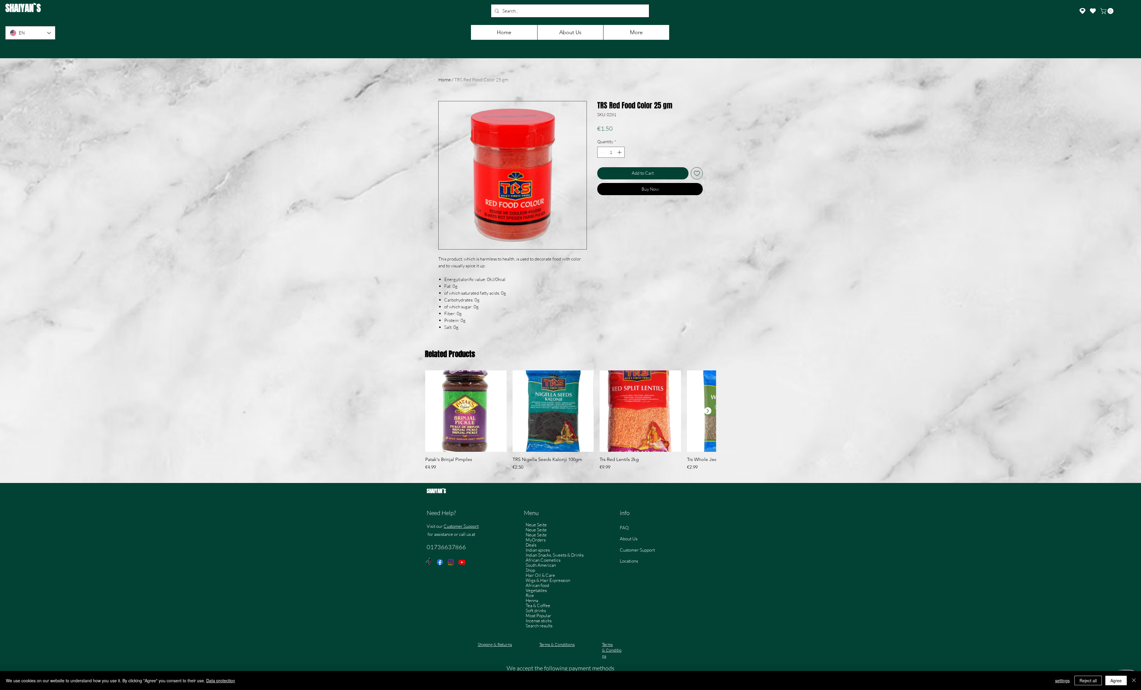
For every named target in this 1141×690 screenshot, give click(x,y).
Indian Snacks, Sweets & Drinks (555, 555)
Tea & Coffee (538, 605)
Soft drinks (536, 610)
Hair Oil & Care (540, 575)
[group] (570, 423)
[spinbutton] (611, 152)
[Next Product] (707, 410)
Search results (539, 625)
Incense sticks (538, 620)
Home (444, 80)
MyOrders (536, 539)
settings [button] (1062, 680)
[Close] (1133, 680)
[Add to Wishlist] (697, 173)
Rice (530, 595)
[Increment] (620, 152)
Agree (1116, 680)
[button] (1107, 11)
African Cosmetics (543, 560)
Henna (532, 600)
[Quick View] (466, 411)
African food (537, 585)
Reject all (1088, 680)
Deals (531, 544)
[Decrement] (602, 152)
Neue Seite (536, 524)
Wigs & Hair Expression (548, 580)
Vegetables (536, 590)
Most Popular (538, 615)
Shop (530, 570)
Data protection (220, 680)
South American (541, 565)
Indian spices (538, 549)
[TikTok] (429, 562)
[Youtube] (462, 562)
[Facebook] (440, 562)
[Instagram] (451, 562)
